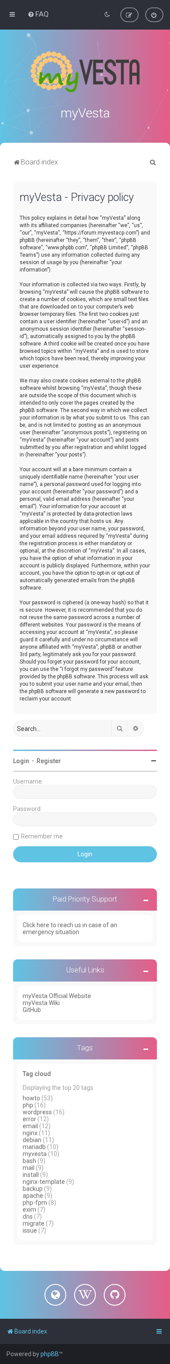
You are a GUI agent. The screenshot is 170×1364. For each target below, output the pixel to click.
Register (49, 760)
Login (21, 760)
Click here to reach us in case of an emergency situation (70, 928)
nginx (30, 1132)
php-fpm (35, 1202)
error (29, 1119)
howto (31, 1098)
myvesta (35, 1153)
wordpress (37, 1112)
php (28, 1105)
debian (32, 1139)
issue (30, 1230)
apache (33, 1195)
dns (28, 1216)
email (30, 1126)
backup (33, 1188)
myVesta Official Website (57, 995)
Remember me (42, 836)
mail (28, 1167)
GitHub (32, 1009)
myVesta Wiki (41, 1002)
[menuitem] (38, 13)
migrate (33, 1223)
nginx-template (44, 1181)
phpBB (50, 1354)
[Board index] (85, 71)
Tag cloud (37, 1073)
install (31, 1174)
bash (29, 1160)
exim (29, 1209)
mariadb (34, 1146)
